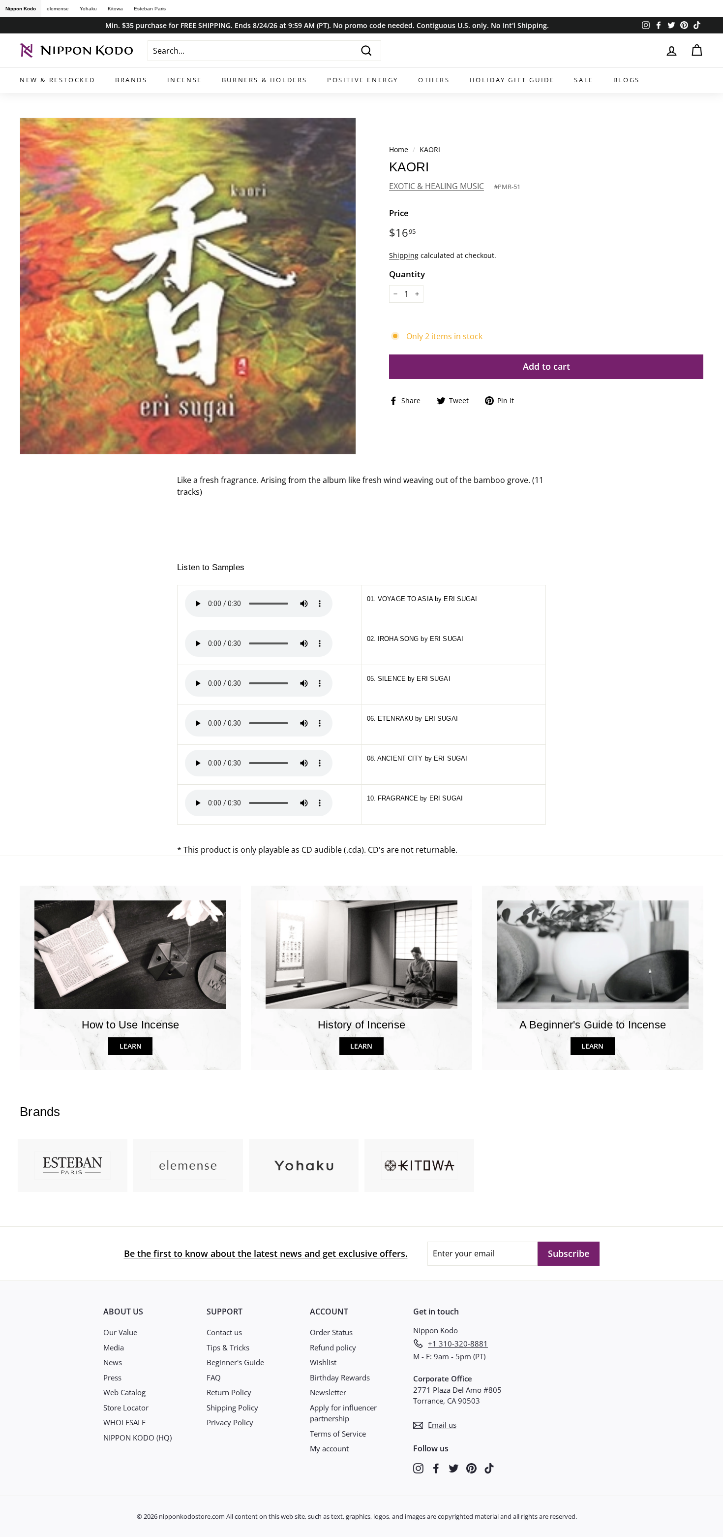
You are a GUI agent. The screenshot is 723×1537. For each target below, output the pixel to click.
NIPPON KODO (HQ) (137, 1437)
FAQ (214, 1377)
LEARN (131, 1046)
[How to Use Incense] (130, 954)
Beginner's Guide (235, 1362)
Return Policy (229, 1392)
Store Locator (126, 1407)
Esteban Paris (150, 8)
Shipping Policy (232, 1407)
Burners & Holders (264, 79)
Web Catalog (124, 1392)
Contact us (224, 1332)
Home (398, 149)
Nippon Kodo (20, 8)
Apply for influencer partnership (343, 1413)
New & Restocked (57, 79)
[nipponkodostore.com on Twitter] (454, 1467)
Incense (184, 79)
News (112, 1362)
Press (112, 1377)
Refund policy (333, 1347)
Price (399, 213)
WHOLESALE (124, 1422)
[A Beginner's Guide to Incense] (593, 954)
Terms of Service (338, 1434)
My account (329, 1448)
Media (113, 1347)
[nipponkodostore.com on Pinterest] (471, 1467)
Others (434, 79)
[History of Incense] (361, 954)
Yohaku (88, 8)
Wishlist (323, 1362)
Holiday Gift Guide (512, 79)
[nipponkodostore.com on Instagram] (418, 1467)
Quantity (407, 274)
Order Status (331, 1332)
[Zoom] (188, 286)
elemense (58, 8)
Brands (131, 79)
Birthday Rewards (340, 1377)
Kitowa (115, 8)
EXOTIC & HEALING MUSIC (436, 186)
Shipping (404, 255)
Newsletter (328, 1392)
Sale (583, 79)
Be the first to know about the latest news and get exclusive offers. (266, 1253)
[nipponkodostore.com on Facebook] (436, 1467)
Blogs (626, 79)
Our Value (120, 1332)
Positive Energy (362, 79)
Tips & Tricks (228, 1347)
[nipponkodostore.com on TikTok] (489, 1467)
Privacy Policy (230, 1422)
